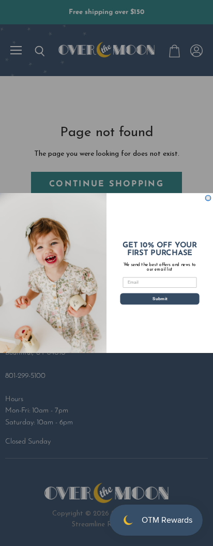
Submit (160, 298)
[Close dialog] (208, 198)
